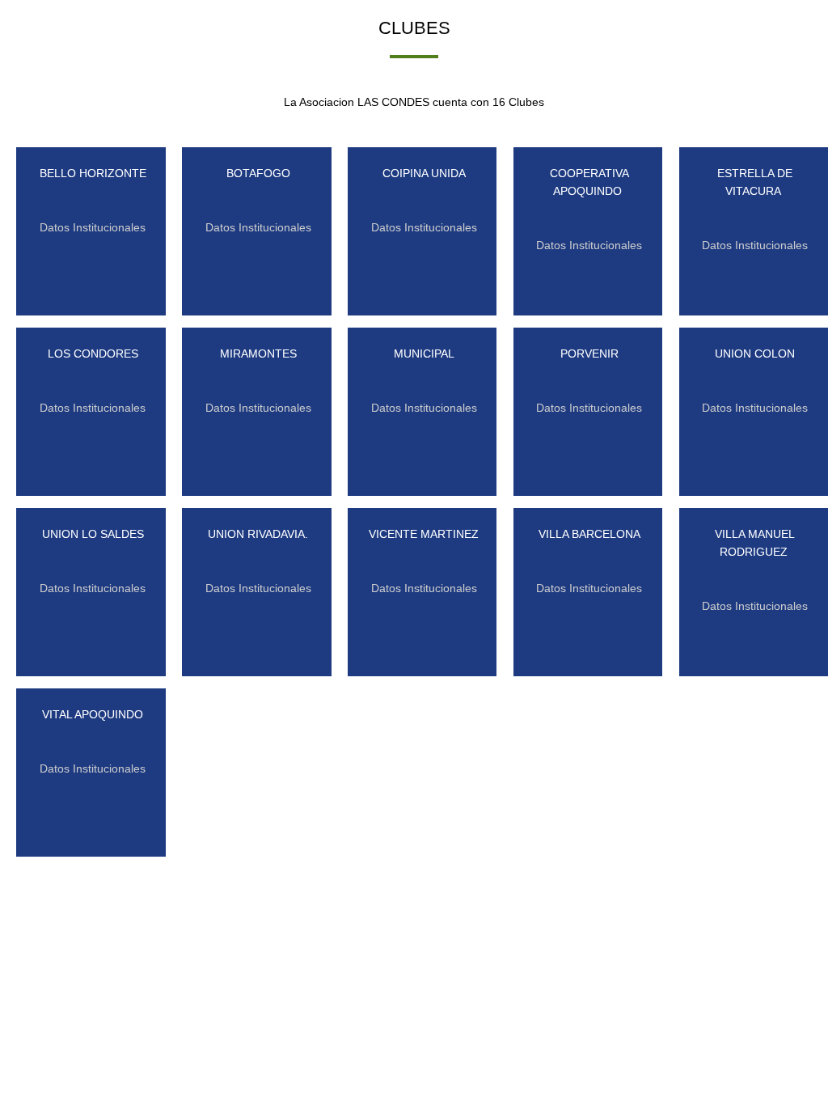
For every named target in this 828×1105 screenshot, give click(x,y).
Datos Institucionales (93, 227)
